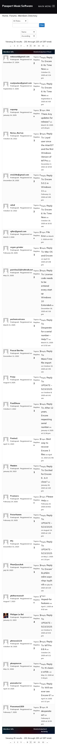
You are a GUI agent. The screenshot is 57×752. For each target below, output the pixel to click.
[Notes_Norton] (6, 134)
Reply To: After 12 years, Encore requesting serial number (47, 415)
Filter (42, 25)
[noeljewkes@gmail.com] (6, 84)
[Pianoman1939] (6, 707)
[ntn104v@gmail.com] (6, 175)
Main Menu (45, 6)
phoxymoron (15, 663)
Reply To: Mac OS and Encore (47, 251)
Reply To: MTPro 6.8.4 (46, 645)
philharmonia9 (17, 596)
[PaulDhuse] (6, 404)
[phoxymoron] (6, 664)
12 (43, 46)
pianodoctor (16, 683)
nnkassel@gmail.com (19, 57)
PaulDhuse (15, 403)
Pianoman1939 (17, 706)
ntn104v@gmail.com (19, 175)
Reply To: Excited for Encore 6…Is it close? (46, 474)
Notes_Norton (16, 133)
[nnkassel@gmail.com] (6, 57)
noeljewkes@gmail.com (21, 83)
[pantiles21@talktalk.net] (6, 270)
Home (5, 15)
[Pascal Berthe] (6, 351)
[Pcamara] (6, 497)
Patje (12, 377)
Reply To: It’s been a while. (47, 668)
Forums (13, 15)
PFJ (11, 541)
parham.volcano (17, 319)
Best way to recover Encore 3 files (46, 447)
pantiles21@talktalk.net (21, 270)
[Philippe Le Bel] (6, 615)
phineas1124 (16, 641)
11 (39, 46)
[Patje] (6, 378)
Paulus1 (14, 438)
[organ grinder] (6, 248)
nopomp (13, 109)
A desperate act (46, 711)
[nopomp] (6, 110)
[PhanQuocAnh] (6, 565)
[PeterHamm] (6, 515)
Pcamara (14, 496)
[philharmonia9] (6, 596)
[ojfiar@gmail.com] (6, 232)
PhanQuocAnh (16, 564)
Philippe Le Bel (17, 614)
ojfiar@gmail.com (18, 231)
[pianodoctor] (6, 684)
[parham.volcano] (6, 320)
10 (34, 46)
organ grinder (16, 247)
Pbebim (13, 466)
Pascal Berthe (16, 350)
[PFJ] (6, 542)
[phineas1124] (6, 642)
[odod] (6, 206)
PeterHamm (15, 514)
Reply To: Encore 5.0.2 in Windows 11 (46, 183)
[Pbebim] (6, 466)
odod (12, 205)
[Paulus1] (6, 439)
